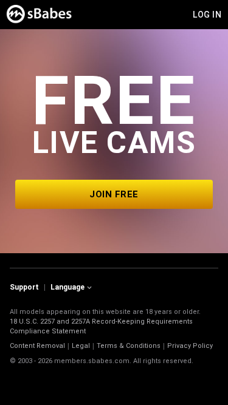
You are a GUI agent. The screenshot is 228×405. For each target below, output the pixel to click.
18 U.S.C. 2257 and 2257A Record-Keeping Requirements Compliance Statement (101, 326)
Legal (81, 346)
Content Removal (37, 346)
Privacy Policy (190, 346)
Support (24, 287)
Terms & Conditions (129, 346)
